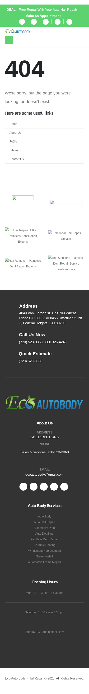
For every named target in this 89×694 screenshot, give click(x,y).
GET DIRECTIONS (44, 437)
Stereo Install (44, 556)
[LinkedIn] (69, 22)
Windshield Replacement (44, 550)
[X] (34, 22)
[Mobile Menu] (9, 40)
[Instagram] (58, 22)
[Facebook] (22, 22)
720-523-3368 (58, 452)
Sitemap (14, 150)
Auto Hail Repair (44, 522)
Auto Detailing (44, 533)
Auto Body (44, 516)
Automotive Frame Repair (44, 562)
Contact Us (16, 159)
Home (13, 123)
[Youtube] (46, 22)
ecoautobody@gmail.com (44, 474)
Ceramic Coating (45, 544)
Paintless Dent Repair (44, 539)
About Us (15, 132)
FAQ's (13, 141)
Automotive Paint (45, 527)
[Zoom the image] (44, 396)
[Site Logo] (18, 31)
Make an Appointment (43, 16)
